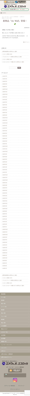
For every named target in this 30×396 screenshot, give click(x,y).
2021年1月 (4, 226)
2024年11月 (4, 120)
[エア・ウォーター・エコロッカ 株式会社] (15, 7)
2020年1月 (4, 255)
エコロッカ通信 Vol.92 (7, 54)
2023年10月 (4, 151)
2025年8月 (4, 99)
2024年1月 (4, 143)
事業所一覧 (3, 341)
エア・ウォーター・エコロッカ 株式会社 (10, 16)
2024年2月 (4, 141)
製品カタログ (4, 329)
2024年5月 (4, 133)
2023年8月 (4, 156)
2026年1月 (4, 86)
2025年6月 (4, 104)
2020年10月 (5, 234)
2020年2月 (4, 252)
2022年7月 (4, 187)
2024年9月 (4, 125)
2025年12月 (4, 89)
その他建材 (3, 325)
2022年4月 (4, 195)
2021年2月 (4, 224)
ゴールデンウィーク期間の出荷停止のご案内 (12, 56)
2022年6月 (4, 190)
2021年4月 (4, 219)
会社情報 (3, 335)
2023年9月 (4, 154)
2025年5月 (4, 107)
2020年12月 (5, 229)
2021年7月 (4, 213)
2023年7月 (4, 159)
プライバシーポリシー (15, 389)
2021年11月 (4, 206)
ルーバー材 (3, 306)
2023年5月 (4, 164)
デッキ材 (3, 297)
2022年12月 (5, 174)
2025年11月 (4, 91)
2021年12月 (4, 203)
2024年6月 (4, 130)
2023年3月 (4, 169)
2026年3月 (4, 81)
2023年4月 (4, 167)
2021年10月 (4, 208)
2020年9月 (4, 237)
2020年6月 (4, 242)
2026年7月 (4, 76)
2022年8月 (4, 185)
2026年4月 (4, 78)
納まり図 (3, 303)
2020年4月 (4, 247)
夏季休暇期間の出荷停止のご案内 (9, 51)
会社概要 (3, 338)
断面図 (2, 300)
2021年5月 (4, 216)
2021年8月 (4, 211)
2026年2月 (4, 84)
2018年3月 (4, 268)
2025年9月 (4, 97)
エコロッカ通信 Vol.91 (7, 59)
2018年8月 (4, 265)
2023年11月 (4, 148)
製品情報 (3, 294)
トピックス (3, 347)
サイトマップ (21, 385)
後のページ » (26, 42)
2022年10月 (5, 180)
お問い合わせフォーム (6, 357)
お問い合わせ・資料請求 (7, 354)
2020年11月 (4, 232)
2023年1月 (4, 172)
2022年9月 (4, 182)
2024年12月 (4, 117)
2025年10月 (4, 94)
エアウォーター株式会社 (9, 385)
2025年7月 (4, 102)
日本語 (23, 9)
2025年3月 (4, 112)
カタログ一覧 (4, 332)
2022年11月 (4, 177)
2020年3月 (4, 250)
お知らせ (22, 16)
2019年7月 (4, 263)
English (17, 9)
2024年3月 (4, 138)
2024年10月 (4, 123)
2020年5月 (4, 245)
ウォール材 (3, 316)
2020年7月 (4, 239)
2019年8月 (4, 260)
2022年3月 (4, 198)
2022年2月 (4, 200)
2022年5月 (4, 193)
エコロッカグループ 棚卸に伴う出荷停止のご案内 (13, 62)
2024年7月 (4, 128)
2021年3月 (4, 221)
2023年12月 (4, 146)
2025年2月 (4, 115)
